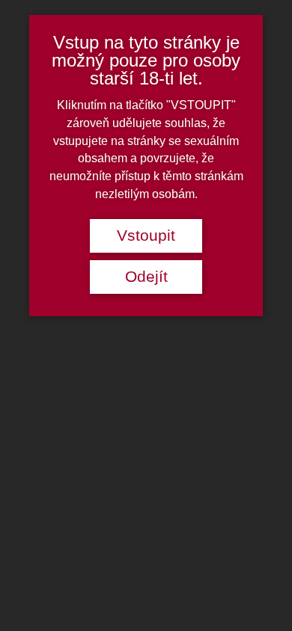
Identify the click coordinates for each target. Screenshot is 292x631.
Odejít (146, 277)
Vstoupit (146, 235)
